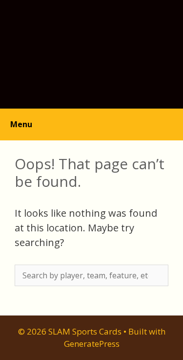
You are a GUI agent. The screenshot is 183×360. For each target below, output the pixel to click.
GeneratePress (92, 343)
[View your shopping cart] (170, 119)
